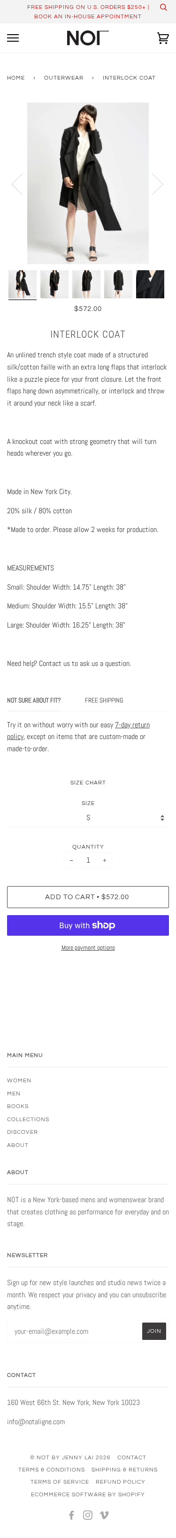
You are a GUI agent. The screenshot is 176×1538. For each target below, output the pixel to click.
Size (88, 803)
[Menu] (13, 38)
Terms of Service (60, 1482)
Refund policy (120, 1482)
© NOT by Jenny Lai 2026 (70, 1457)
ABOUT (18, 1145)
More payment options (88, 947)
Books (18, 1106)
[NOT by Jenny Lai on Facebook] (72, 1517)
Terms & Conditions (51, 1469)
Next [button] (152, 183)
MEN (14, 1093)
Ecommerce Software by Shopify (88, 1494)
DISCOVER (22, 1132)
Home (16, 78)
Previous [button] (23, 183)
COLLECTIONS (28, 1119)
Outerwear (64, 78)
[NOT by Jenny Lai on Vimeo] (104, 1517)
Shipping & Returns (125, 1469)
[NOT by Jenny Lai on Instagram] (88, 1517)
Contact (131, 1457)
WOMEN (19, 1080)
